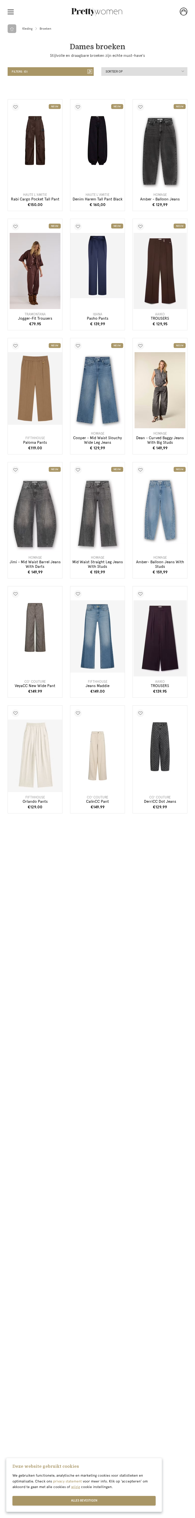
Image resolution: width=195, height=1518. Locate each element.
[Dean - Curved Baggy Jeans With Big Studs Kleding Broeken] (160, 390)
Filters (19, 71)
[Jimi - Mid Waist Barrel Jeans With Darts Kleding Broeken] (35, 514)
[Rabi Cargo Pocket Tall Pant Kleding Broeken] (35, 140)
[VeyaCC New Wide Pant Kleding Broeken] (35, 627)
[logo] (96, 12)
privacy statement (67, 1481)
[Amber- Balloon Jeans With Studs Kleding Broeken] (160, 510)
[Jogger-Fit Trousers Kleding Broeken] (35, 271)
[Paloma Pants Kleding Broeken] (35, 388)
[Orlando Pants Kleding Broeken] (35, 756)
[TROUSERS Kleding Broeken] (160, 271)
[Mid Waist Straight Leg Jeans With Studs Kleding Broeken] (97, 514)
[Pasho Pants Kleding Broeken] (97, 265)
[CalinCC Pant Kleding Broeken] (97, 756)
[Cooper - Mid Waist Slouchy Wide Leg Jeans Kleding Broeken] (97, 390)
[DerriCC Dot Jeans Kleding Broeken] (160, 747)
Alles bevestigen (84, 1500)
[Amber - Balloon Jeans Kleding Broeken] (160, 151)
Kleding (27, 28)
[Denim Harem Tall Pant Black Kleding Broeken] (97, 140)
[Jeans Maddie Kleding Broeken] (97, 636)
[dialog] (84, 1485)
